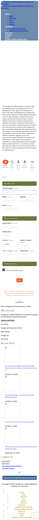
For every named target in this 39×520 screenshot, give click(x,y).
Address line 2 (6, 232)
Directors (23, 496)
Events (23, 501)
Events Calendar (29, 291)
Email (7, 205)
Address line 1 (9, 223)
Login (24, 494)
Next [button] (19, 280)
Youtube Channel (8, 468)
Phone (7, 197)
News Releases (20, 291)
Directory (21, 511)
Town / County (10, 251)
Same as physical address (15, 270)
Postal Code (26, 251)
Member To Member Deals (18, 293)
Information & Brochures (20, 295)
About (21, 492)
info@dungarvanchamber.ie (12, 466)
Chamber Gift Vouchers (23, 507)
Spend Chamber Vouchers (23, 509)
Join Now (30, 295)
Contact (22, 513)
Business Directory (9, 291)
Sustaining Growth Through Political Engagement (19, 421)
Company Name (10, 188)
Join (23, 498)
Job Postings (30, 293)
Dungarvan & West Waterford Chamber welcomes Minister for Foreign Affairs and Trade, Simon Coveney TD (21, 368)
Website (22, 197)
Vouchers (21, 505)
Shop (22, 515)
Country (7, 240)
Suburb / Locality (26, 241)
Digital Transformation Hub (22, 517)
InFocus (24, 503)
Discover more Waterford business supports (19, 478)
